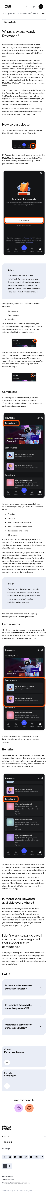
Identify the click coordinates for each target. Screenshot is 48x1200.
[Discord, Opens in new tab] (31, 1157)
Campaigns (23, 616)
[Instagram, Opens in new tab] (25, 1157)
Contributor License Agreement (16, 1183)
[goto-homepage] (8, 6)
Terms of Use (8, 1179)
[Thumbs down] (29, 1108)
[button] (7, 1166)
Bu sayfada (10, 22)
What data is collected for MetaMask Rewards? (18, 1026)
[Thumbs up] (18, 1108)
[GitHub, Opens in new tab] (9, 1157)
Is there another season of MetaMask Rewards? (19, 987)
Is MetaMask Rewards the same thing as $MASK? (18, 1006)
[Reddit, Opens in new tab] (36, 1157)
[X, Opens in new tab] (4, 1157)
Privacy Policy (8, 1176)
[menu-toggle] (41, 6)
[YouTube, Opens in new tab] (20, 1157)
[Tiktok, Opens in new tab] (41, 1157)
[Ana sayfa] (2, 13)
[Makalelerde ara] (26, 6)
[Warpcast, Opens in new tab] (15, 1157)
